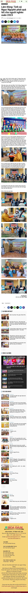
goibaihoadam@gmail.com (13, 537)
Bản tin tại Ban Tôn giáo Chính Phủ (18, 314)
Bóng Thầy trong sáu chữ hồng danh (18, 501)
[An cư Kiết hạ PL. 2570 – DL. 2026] (5, 467)
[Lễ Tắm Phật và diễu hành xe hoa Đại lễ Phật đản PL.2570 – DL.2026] (5, 330)
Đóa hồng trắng (13, 480)
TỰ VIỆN (11, 511)
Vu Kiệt (11, 432)
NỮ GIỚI (11, 457)
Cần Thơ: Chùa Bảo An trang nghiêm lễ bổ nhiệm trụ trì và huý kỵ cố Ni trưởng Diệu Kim (18, 425)
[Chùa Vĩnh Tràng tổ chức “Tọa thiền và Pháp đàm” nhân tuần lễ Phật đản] (5, 418)
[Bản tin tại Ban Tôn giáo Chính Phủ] (5, 317)
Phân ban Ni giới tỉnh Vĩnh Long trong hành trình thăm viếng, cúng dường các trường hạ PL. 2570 (17, 411)
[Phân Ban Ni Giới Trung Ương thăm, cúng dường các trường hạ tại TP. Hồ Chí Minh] (5, 404)
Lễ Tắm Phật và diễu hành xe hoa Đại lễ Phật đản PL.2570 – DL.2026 (18, 329)
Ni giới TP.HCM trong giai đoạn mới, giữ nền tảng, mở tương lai (18, 343)
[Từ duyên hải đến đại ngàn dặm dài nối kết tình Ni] (5, 397)
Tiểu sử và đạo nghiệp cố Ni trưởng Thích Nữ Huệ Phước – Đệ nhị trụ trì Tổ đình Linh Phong (18, 508)
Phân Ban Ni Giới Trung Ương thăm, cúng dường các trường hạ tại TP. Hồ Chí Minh (18, 404)
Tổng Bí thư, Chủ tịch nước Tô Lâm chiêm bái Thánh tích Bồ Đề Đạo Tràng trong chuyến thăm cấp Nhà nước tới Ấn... (17, 337)
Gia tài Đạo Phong (14, 473)
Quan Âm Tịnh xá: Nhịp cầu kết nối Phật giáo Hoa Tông (18, 513)
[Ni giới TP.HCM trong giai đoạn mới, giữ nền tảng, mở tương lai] (5, 344)
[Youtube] (22, 1)
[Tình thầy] (5, 496)
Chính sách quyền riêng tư (8, 586)
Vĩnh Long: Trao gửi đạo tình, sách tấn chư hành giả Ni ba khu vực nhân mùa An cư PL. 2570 (18, 439)
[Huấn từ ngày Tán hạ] (5, 453)
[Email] (11, 21)
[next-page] (4, 349)
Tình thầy (12, 495)
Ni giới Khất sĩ (7, 303)
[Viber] (17, 21)
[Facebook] (20, 1)
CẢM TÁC (11, 494)
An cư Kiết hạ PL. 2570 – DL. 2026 (17, 466)
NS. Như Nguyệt (10, 18)
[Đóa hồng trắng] (5, 481)
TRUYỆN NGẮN (12, 478)
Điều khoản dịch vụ (21, 586)
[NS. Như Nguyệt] (2, 18)
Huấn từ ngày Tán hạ (14, 452)
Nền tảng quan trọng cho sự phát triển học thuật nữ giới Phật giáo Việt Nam (18, 446)
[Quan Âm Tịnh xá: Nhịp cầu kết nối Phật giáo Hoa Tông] (5, 513)
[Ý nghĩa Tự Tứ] (5, 432)
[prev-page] (2, 349)
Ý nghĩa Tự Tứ (13, 431)
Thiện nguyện (4, 3)
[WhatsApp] (8, 21)
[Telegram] (14, 21)
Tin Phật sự (12, 394)
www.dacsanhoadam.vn (14, 538)
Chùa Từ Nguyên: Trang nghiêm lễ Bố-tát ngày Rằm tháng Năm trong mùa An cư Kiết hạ (17, 460)
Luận (10, 505)
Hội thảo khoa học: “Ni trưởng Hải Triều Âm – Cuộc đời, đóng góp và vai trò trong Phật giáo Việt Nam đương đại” (18, 323)
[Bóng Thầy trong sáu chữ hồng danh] (5, 502)
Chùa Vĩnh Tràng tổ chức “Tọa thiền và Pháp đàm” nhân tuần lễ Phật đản (18, 417)
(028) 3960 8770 (17, 535)
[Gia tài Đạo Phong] (5, 474)
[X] (5, 21)
